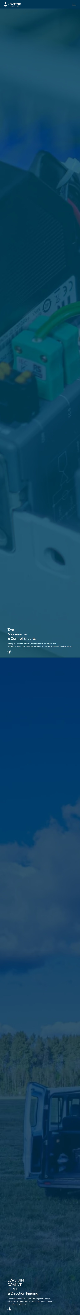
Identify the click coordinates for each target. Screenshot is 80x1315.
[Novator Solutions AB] (12, 5)
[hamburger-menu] (74, 4)
